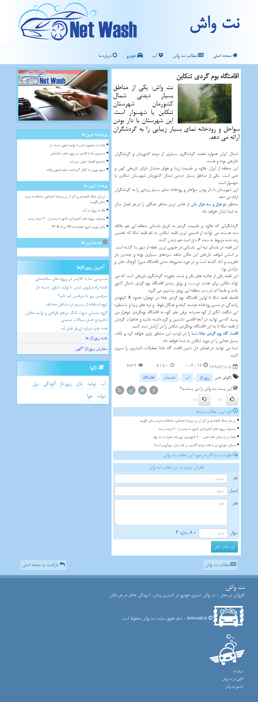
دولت (101, 396)
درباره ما (105, 55)
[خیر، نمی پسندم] (204, 399)
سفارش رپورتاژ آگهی (91, 348)
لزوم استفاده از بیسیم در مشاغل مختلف (76, 304)
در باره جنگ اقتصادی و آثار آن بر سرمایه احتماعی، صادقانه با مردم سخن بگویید (187, 420)
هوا (89, 396)
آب (155, 55)
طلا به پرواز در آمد (93, 210)
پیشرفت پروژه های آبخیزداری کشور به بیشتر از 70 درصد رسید (197, 429)
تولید (91, 384)
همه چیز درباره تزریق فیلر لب (83, 328)
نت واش (214, 23)
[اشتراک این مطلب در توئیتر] (142, 391)
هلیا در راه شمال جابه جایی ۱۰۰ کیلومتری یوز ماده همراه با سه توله (194, 437)
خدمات (169, 377)
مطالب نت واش (185, 55)
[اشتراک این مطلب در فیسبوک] (154, 391)
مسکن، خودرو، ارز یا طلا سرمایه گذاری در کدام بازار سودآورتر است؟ (195, 445)
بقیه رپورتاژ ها (96, 338)
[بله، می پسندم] (232, 399)
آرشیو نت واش (234, 687)
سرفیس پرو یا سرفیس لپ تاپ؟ (82, 295)
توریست (194, 283)
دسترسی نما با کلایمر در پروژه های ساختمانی (77, 153)
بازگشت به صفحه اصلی (41, 565)
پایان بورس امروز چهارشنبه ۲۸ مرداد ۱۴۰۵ (78, 226)
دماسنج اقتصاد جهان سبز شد (87, 161)
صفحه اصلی (223, 55)
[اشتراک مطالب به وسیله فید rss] (120, 391)
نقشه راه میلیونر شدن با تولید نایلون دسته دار (77, 145)
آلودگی (49, 384)
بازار (79, 384)
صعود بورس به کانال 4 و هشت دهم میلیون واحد (76, 170)
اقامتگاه (148, 377)
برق (35, 384)
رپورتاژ (204, 377)
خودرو (131, 55)
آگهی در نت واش (232, 679)
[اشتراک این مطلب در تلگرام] (131, 391)
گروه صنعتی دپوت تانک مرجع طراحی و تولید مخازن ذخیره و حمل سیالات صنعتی (66, 316)
